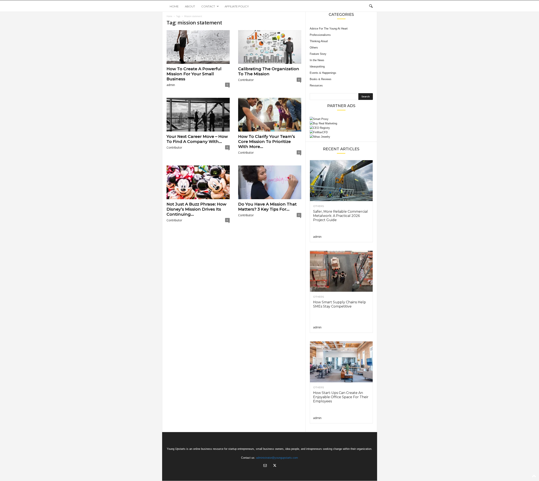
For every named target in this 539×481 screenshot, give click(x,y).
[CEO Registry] (341, 128)
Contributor (246, 80)
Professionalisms (320, 34)
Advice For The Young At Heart (329, 28)
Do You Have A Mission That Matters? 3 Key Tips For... (267, 207)
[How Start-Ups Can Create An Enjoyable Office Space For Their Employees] (341, 361)
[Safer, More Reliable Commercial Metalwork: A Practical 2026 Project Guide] (341, 180)
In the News (317, 60)
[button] (370, 6)
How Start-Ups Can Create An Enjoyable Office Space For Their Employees (340, 397)
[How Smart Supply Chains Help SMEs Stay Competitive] (341, 271)
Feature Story (318, 53)
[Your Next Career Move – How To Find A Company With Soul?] (198, 115)
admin (171, 85)
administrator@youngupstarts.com (277, 457)
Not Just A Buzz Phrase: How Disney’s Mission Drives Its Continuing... (196, 209)
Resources (316, 85)
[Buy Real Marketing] (341, 123)
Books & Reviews (320, 79)
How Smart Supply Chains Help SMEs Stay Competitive (339, 304)
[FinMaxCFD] (341, 132)
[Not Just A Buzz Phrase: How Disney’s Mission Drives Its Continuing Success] (198, 182)
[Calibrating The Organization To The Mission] (269, 47)
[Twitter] (274, 466)
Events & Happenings (323, 72)
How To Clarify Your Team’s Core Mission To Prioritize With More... (266, 141)
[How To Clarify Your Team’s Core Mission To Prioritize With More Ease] (269, 115)
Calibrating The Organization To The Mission (268, 71)
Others (314, 47)
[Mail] (265, 466)
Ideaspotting (317, 66)
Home (174, 6)
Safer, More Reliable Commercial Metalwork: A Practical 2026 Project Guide (340, 216)
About (190, 6)
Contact (208, 6)
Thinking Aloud (319, 41)
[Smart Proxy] (341, 119)
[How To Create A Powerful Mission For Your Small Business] (198, 47)
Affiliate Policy (237, 6)
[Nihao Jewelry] (341, 136)
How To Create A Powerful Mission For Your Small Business (194, 73)
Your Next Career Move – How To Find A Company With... (197, 139)
